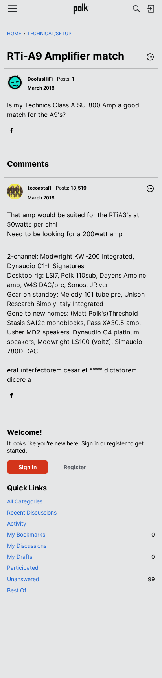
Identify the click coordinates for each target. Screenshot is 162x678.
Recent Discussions (32, 512)
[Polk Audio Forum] (80, 8)
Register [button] (75, 467)
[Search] (136, 8)
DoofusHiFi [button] (40, 79)
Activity (16, 523)
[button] (150, 58)
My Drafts (81, 556)
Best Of (16, 590)
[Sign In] (151, 8)
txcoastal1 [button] (40, 188)
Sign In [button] (27, 467)
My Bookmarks (81, 534)
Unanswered (81, 579)
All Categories (24, 501)
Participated (23, 567)
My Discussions (26, 545)
